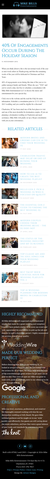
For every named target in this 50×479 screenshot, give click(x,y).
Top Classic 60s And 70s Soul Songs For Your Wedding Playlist (32, 258)
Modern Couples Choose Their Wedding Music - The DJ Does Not (33, 224)
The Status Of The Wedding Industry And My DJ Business (32, 241)
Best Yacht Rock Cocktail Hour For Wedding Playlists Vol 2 (32, 276)
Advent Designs (29, 473)
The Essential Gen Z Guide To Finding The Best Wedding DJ (33, 208)
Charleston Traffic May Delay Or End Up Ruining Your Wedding (33, 160)
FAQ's (9, 469)
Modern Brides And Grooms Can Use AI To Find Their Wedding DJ (33, 141)
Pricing (40, 469)
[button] (3, 4)
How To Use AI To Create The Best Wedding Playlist (31, 177)
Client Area (31, 469)
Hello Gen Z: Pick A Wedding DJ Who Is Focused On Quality (33, 192)
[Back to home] (25, 4)
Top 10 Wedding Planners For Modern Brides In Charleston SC (34, 294)
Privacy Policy (19, 469)
